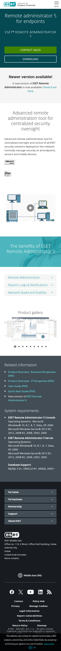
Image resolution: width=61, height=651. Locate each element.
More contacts (11, 558)
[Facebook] (12, 593)
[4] (26, 346)
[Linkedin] (40, 593)
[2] (19, 346)
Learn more (49, 643)
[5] (30, 346)
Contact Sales (30, 50)
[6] (34, 346)
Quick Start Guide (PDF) (21, 391)
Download (30, 59)
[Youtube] (30, 593)
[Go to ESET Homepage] (19, 4)
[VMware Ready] (9, 166)
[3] (23, 346)
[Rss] (49, 593)
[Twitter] (21, 593)
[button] (30, 207)
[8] (42, 346)
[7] (38, 346)
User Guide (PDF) (18, 386)
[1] (15, 346)
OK (34, 647)
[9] (46, 346)
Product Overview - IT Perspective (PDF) (31, 381)
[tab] (30, 277)
